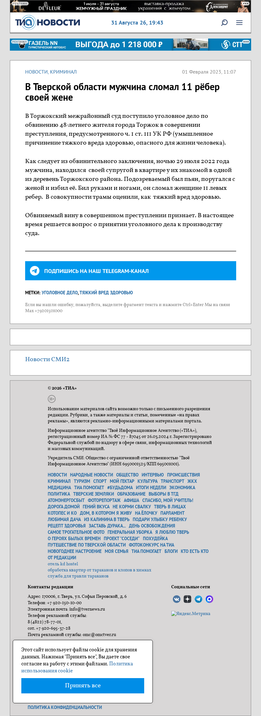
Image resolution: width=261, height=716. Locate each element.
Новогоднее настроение (75, 551)
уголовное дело (60, 293)
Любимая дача (64, 519)
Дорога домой (64, 507)
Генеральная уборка (130, 532)
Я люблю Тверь (172, 532)
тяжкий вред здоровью (106, 293)
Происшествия (183, 475)
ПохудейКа (155, 538)
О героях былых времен (74, 538)
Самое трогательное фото (76, 532)
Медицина (59, 487)
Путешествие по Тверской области (87, 545)
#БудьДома (120, 487)
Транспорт (172, 481)
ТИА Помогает (146, 551)
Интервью (153, 475)
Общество (127, 475)
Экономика (182, 487)
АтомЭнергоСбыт (66, 500)
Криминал (63, 71)
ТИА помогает (89, 487)
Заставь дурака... (107, 526)
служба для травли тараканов (78, 576)
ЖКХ (192, 481)
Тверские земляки (93, 494)
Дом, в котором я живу (106, 513)
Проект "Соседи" (122, 538)
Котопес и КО (62, 513)
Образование (131, 494)
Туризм (82, 481)
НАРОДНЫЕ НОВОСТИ (91, 475)
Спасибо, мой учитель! (167, 500)
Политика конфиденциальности (65, 707)
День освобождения (152, 526)
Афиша (131, 500)
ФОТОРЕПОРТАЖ (104, 500)
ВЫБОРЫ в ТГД (164, 494)
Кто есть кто (194, 551)
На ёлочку (146, 513)
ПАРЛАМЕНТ (172, 513)
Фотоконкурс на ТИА (151, 545)
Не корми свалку (132, 507)
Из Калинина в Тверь (107, 519)
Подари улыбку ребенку (160, 519)
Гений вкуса (96, 507)
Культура (148, 481)
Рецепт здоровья (67, 526)
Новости (36, 71)
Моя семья (116, 551)
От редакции (62, 558)
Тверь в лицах (170, 507)
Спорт (100, 481)
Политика (59, 494)
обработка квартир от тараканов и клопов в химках (99, 570)
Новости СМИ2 (47, 359)
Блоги (171, 551)
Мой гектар (122, 481)
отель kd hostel (63, 564)
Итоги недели (151, 487)
